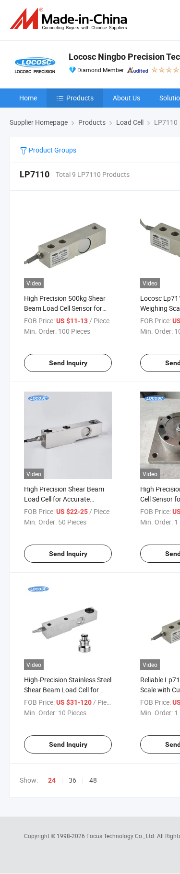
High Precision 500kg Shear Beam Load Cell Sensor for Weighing (65, 308)
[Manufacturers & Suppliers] (70, 19)
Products (80, 97)
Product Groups (51, 149)
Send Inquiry (68, 363)
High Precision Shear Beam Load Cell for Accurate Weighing (64, 498)
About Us (126, 97)
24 (52, 780)
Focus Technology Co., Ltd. (121, 836)
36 (72, 780)
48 (93, 780)
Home (28, 97)
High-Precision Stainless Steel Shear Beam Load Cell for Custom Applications (67, 689)
